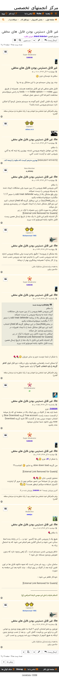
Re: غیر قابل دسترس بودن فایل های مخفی (34, 139)
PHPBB (34, 675)
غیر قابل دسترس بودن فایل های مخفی (30, 32)
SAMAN (36, 490)
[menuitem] (49, 14)
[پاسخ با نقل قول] (5, 52)
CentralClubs (26, 675)
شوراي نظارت (28, 36)
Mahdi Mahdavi (40, 36)
